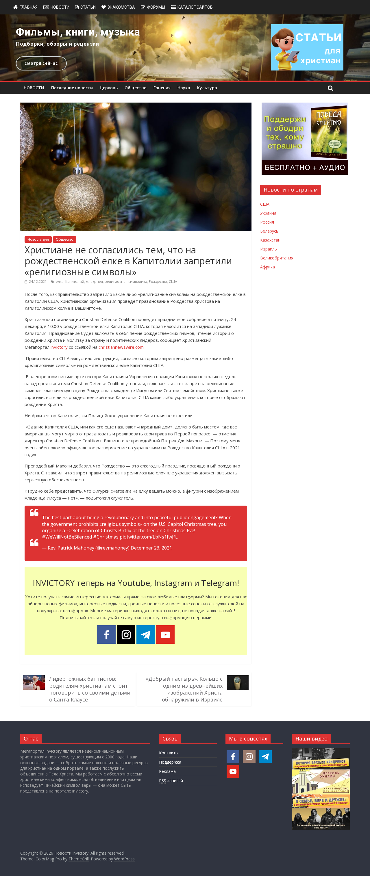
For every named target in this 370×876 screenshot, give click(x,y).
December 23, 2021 (151, 548)
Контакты (168, 753)
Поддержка (170, 762)
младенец (94, 281)
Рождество (158, 281)
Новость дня (38, 239)
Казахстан (270, 240)
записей (171, 780)
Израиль (268, 249)
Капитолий (74, 281)
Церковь (109, 87)
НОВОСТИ (34, 87)
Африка (267, 267)
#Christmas (106, 537)
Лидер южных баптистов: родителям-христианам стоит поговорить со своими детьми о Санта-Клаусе (89, 689)
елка (60, 281)
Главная (29, 7)
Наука (183, 87)
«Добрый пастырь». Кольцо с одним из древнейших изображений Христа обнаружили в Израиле (184, 689)
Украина (268, 213)
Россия (267, 222)
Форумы (156, 7)
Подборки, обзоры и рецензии (57, 44)
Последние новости (72, 87)
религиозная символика (126, 281)
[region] (185, 47)
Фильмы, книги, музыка (78, 32)
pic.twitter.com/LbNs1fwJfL (149, 537)
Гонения (162, 87)
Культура (207, 87)
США (173, 281)
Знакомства (121, 7)
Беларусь (269, 231)
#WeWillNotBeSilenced (67, 537)
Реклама (167, 771)
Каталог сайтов (195, 7)
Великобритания (276, 258)
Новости (60, 7)
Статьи (88, 7)
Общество (136, 87)
